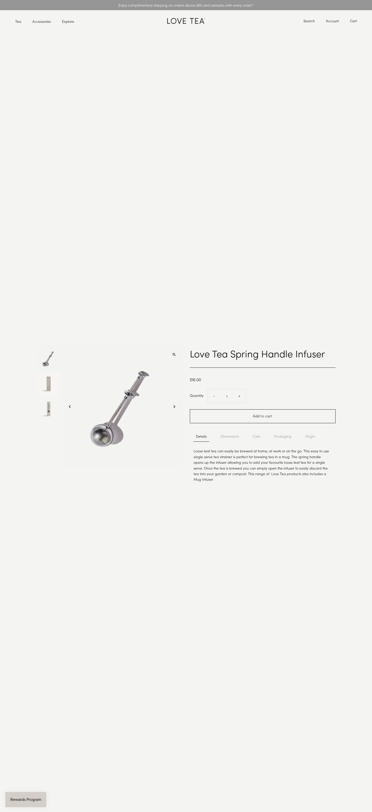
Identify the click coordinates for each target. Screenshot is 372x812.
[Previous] (70, 406)
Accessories (41, 21)
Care (256, 436)
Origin (310, 436)
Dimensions (229, 436)
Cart (353, 20)
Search (309, 20)
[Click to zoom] (174, 354)
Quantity (196, 395)
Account (332, 20)
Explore (68, 21)
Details (201, 436)
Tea (18, 21)
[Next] (174, 406)
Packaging (283, 436)
